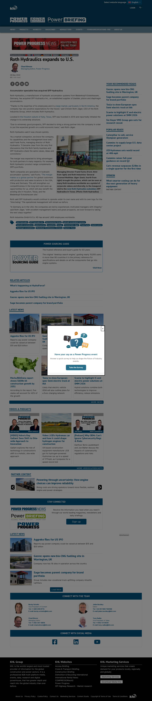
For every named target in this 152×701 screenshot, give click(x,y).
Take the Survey (76, 367)
